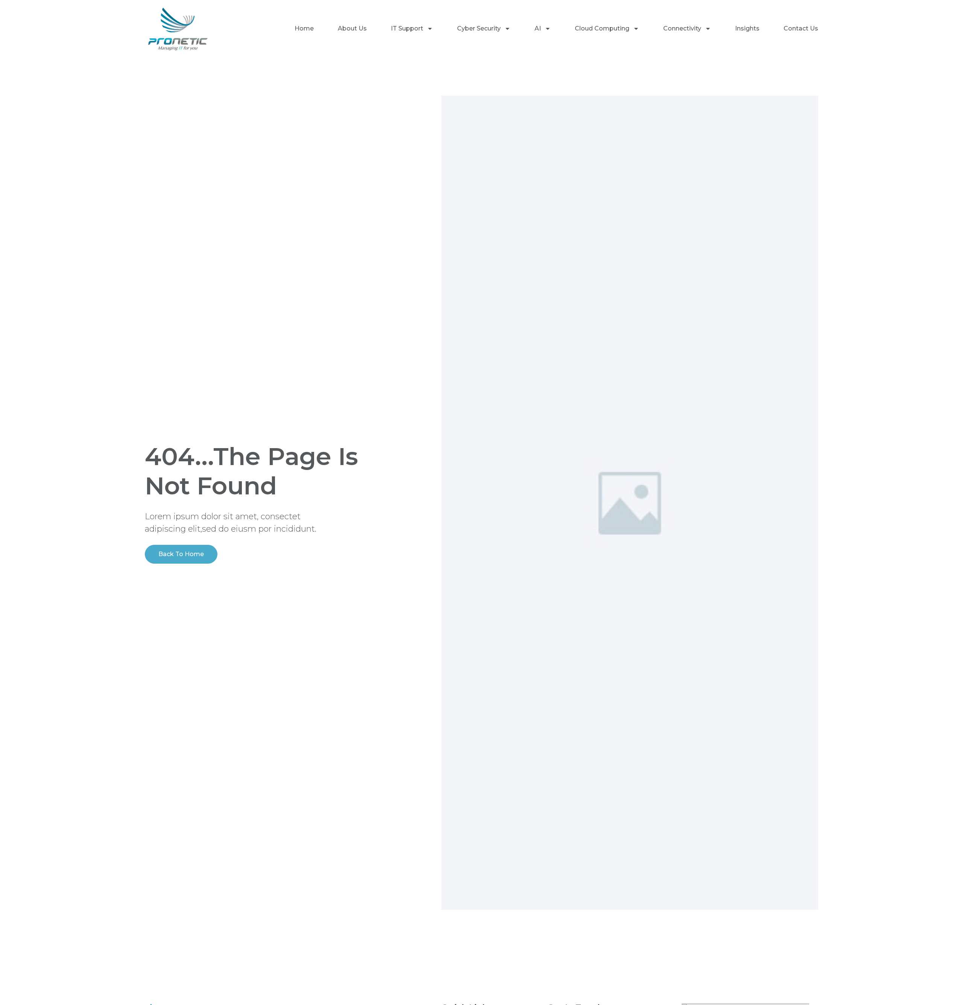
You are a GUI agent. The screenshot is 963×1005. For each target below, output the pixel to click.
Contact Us (801, 28)
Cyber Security (479, 28)
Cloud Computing (602, 28)
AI (538, 28)
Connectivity (682, 28)
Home (304, 28)
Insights (747, 28)
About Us (352, 28)
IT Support (407, 28)
